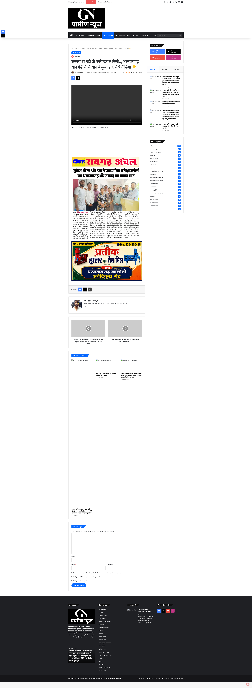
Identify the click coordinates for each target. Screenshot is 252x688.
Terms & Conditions (177, 678)
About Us (141, 678)
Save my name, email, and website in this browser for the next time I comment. (98, 573)
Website (110, 564)
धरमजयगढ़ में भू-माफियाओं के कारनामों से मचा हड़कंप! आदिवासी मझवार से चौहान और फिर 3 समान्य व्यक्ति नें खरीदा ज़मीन (131, 375)
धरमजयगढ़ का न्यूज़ (156, 149)
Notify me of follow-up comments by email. (86, 577)
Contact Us (149, 678)
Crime (153, 155)
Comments (176, 69)
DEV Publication (116, 678)
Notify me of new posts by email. (83, 581)
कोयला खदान (154, 161)
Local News (80, 35)
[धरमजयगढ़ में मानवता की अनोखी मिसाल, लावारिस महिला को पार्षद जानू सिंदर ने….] (155, 126)
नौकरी (152, 209)
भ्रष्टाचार (153, 187)
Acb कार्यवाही (154, 202)
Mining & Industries (122, 35)
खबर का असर (154, 206)
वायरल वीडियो (154, 190)
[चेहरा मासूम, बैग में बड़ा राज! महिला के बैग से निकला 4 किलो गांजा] (155, 104)
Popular (153, 69)
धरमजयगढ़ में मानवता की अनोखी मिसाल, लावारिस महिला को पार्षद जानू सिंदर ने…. (171, 126)
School (153, 165)
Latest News (108, 35)
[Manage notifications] (247, 684)
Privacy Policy (166, 678)
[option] (81, 652)
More (144, 35)
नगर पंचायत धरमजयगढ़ (157, 193)
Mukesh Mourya (79, 72)
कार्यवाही (153, 196)
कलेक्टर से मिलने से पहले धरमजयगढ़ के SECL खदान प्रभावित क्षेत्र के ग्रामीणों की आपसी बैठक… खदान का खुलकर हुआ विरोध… (82, 511)
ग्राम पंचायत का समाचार (157, 171)
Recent (164, 69)
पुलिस (152, 168)
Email (73, 564)
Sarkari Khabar (94, 35)
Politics (136, 35)
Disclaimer (157, 678)
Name (73, 556)
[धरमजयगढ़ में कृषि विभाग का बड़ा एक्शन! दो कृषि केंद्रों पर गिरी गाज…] (107, 365)
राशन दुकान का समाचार (157, 177)
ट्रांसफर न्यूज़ (154, 184)
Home (75, 48)
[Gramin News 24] (86, 18)
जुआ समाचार (154, 199)
